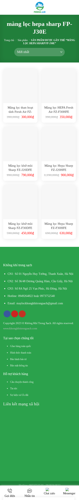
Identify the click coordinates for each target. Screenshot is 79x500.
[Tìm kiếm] (74, 7)
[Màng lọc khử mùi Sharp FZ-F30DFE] (20, 202)
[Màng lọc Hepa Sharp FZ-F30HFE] (59, 202)
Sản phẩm (23, 40)
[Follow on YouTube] (22, 314)
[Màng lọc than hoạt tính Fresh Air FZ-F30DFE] (20, 86)
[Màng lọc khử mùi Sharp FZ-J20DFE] (20, 144)
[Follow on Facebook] (7, 314)
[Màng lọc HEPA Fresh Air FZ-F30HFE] (59, 86)
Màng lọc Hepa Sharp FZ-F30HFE (58, 226)
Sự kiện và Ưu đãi (19, 395)
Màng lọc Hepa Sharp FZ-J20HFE (58, 168)
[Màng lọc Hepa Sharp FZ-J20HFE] (59, 144)
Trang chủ (9, 40)
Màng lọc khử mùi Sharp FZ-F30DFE (20, 226)
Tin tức (13, 388)
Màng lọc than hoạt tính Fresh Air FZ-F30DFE (20, 110)
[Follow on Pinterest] (14, 314)
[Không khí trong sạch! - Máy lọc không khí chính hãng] (39, 7)
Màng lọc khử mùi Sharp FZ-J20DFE (20, 168)
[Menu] (6, 7)
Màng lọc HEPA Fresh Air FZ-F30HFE (58, 109)
